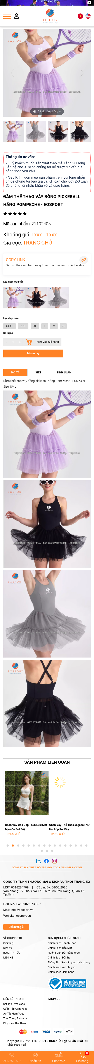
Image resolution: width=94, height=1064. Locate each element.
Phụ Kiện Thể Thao (14, 1023)
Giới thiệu (8, 943)
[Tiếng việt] (80, 16)
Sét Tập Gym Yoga (14, 1004)
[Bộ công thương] (67, 983)
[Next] (82, 73)
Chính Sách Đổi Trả (59, 957)
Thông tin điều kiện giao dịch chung (69, 962)
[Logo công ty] (50, 16)
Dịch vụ (7, 948)
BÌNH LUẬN (64, 372)
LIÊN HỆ (8, 957)
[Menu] (7, 16)
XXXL (9, 326)
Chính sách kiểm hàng (61, 972)
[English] (88, 16)
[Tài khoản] (16, 17)
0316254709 (20, 887)
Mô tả (15, 372)
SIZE (38, 372)
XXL (23, 326)
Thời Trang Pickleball (15, 1018)
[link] (47, 762)
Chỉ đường (15, 927)
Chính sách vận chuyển (61, 967)
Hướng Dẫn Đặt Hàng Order (64, 952)
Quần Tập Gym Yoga (15, 1008)
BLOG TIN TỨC (11, 952)
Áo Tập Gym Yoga (13, 1013)
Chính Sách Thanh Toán (62, 943)
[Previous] (12, 73)
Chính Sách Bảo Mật (60, 948)
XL (35, 326)
